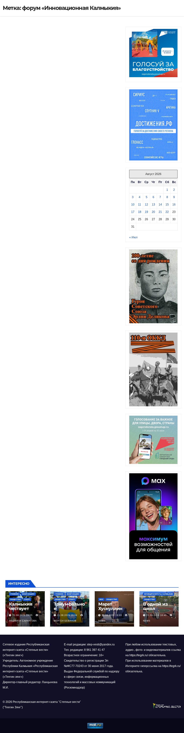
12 (146, 204)
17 (132, 211)
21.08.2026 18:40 (156, 615)
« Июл (133, 237)
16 (174, 204)
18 (139, 211)
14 (160, 204)
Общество (15, 599)
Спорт (27, 599)
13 (153, 204)
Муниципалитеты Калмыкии (158, 594)
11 (139, 204)
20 (153, 211)
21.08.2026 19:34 (67, 615)
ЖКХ (101, 599)
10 (132, 204)
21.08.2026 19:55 (22, 615)
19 (146, 211)
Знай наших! (28, 594)
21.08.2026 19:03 (112, 615)
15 (167, 204)
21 (160, 211)
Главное (14, 594)
